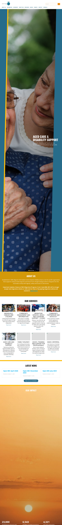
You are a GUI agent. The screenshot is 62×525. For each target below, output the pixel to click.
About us (4, 7)
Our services (9, 7)
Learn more (34, 291)
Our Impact (15, 7)
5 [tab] (32, 270)
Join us (31, 7)
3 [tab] (30, 270)
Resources (27, 7)
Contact (40, 7)
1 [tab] (28, 270)
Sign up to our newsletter (31, 380)
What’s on (21, 7)
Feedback (45, 7)
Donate (35, 7)
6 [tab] (33, 270)
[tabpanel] (31, 140)
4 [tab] (31, 270)
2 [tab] (29, 270)
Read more (8, 325)
